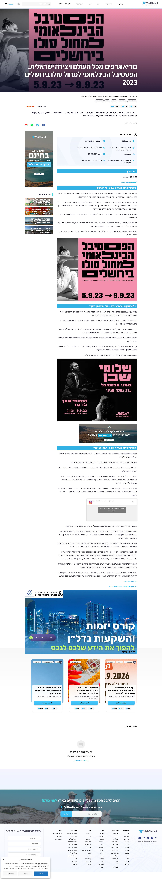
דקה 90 (102, 850)
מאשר (41, 873)
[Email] (26, 125)
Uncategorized (75, 662)
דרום (58, 662)
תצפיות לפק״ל (87, 836)
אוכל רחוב (88, 847)
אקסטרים (126, 839)
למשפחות (122, 101)
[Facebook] (43, 125)
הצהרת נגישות (154, 841)
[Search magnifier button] (48, 4)
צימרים (102, 833)
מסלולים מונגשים (72, 833)
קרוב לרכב (74, 861)
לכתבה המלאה (121, 703)
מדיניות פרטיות (141, 841)
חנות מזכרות (58, 839)
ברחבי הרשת (114, 853)
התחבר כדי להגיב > (81, 761)
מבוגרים (127, 842)
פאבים (89, 864)
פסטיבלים (115, 833)
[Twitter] (37, 125)
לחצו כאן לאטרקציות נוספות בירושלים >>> (123, 586)
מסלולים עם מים (72, 856)
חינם (76, 859)
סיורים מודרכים (57, 833)
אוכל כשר (88, 861)
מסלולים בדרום (72, 847)
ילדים (127, 833)
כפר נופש (101, 842)
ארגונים (127, 853)
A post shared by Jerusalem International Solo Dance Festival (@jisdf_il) (93, 501)
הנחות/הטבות (124, 96)
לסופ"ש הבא (114, 859)
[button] (4, 860)
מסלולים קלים (73, 839)
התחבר (11, 4)
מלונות (102, 839)
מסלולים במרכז (72, 850)
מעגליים (74, 864)
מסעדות (88, 839)
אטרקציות (120, 4)
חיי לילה (127, 861)
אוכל (90, 4)
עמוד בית (135, 96)
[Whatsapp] (32, 125)
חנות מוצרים (58, 836)
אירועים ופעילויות (130, 662)
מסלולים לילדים (72, 842)
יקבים (89, 853)
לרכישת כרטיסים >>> (130, 581)
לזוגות (102, 867)
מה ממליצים (114, 850)
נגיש (107, 101)
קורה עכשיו (108, 4)
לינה (98, 4)
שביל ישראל (73, 853)
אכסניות (102, 836)
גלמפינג (102, 859)
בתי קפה (88, 833)
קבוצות (127, 850)
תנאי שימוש (147, 841)
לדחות (25, 873)
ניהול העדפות (10, 873)
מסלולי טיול (79, 4)
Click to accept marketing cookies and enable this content (111, 510)
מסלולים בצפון (73, 845)
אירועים (119, 662)
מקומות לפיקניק (86, 850)
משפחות (126, 836)
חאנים (102, 856)
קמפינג (102, 853)
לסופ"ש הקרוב (114, 856)
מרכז (130, 96)
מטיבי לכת (74, 836)
